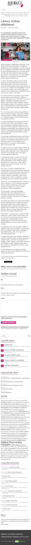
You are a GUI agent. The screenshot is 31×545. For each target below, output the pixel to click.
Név (2, 279)
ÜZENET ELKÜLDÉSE (8, 322)
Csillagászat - (26, 14)
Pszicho (19, 438)
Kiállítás (20, 426)
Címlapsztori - (21, 14)
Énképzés (12, 413)
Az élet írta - (13, 14)
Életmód (2, 413)
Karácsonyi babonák (20, 424)
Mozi (22, 433)
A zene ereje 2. (9, 486)
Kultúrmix (12, 429)
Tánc (12, 450)
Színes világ (7, 450)
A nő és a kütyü (15, 400)
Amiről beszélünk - (8, 14)
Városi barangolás (9, 455)
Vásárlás (24, 455)
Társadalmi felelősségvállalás (19, 450)
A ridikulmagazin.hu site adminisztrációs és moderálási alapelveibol (15, 326)
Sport (13, 446)
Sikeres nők (9, 446)
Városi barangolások (17, 455)
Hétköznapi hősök (22, 418)
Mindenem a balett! (14, 467)
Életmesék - (17, 15)
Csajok (6, 409)
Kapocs (14, 424)
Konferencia (6, 427)
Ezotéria (23, 413)
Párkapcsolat (4, 438)
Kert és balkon (4, 426)
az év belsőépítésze (10, 258)
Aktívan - (28, 12)
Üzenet (2, 298)
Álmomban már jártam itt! (6, 389)
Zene (26, 457)
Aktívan (2, 404)
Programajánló (14, 438)
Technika (7, 452)
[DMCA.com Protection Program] (20, 541)
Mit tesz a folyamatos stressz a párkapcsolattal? (12, 381)
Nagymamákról (4, 435)
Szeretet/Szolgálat (24, 448)
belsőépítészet (25, 256)
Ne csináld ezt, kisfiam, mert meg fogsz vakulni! (12, 385)
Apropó (18, 404)
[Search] (29, 336)
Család (10, 409)
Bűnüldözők (10, 407)
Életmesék (27, 411)
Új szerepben (25, 453)
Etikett (19, 413)
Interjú (6, 422)
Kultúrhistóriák (5, 429)
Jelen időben (8, 424)
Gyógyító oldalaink (23, 417)
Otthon (23, 436)
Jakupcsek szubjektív (25, 422)
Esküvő (25, 15)
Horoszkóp (3, 420)
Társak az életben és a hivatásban (14, 360)
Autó (17, 405)
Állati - (3, 14)
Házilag (6, 418)
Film (24, 415)
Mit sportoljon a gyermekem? (15, 491)
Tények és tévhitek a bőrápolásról (14, 350)
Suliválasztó (22, 446)
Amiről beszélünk (11, 404)
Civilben (2, 409)
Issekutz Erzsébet (14, 27)
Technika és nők (12, 452)
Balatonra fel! (8, 345)
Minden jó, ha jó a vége (16, 433)
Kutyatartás (17, 429)
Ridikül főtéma (13, 440)
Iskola (13, 422)
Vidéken (5, 457)
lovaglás (6, 256)
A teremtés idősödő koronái (12, 355)
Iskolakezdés (17, 422)
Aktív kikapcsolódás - (23, 12)
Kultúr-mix (23, 428)
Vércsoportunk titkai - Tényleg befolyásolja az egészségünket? (15, 378)
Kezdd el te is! (16, 426)
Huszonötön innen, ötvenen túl (12, 420)
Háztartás (11, 418)
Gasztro (3, 417)
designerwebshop (4, 411)
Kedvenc (27, 424)
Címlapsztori (23, 407)
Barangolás (4, 407)
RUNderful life (4, 446)
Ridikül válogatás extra (17, 445)
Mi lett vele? (8, 433)
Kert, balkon (10, 426)
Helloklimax (15, 418)
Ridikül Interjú (21, 440)
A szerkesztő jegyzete (15, 402)
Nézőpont (17, 435)
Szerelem (18, 448)
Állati (5, 404)
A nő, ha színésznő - (15, 12)
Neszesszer (11, 435)
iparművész (3, 258)
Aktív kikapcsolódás (25, 402)
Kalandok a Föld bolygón (12, 365)
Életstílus (7, 413)
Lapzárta (17, 431)
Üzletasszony (21, 457)
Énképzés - (22, 15)
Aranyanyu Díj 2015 (5, 405)
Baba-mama (27, 405)
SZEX (2, 450)
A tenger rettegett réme (6, 392)
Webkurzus (16, 457)
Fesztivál (21, 415)
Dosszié (17, 411)
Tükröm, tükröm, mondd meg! (14, 472)
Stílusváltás (17, 446)
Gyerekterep (16, 417)
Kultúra (27, 427)
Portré (9, 438)
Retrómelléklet (7, 440)
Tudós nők (7, 453)
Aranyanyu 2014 (23, 404)
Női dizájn (22, 435)
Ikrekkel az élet (6, 508)
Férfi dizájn (27, 413)
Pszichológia (24, 438)
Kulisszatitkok (17, 427)
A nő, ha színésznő (22, 400)
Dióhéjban (11, 411)
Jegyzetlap (3, 424)
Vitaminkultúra (10, 457)
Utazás (3, 455)
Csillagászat (21, 409)
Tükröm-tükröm (13, 454)
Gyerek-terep (9, 417)
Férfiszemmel (15, 415)
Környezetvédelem (5, 431)
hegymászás (19, 256)
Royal (25, 445)
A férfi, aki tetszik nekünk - (6, 12)
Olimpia (12, 436)
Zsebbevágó (3, 459)
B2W (24, 405)
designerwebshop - (7, 15)
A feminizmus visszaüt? (11, 504)
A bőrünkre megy (6, 476)
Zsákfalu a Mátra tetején (11, 500)
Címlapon (16, 407)
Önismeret (8, 459)
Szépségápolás (12, 448)
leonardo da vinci (12, 256)
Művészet (26, 433)
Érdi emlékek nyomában (11, 481)
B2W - (17, 14)
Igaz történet (21, 420)
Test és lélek (19, 452)
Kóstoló (11, 428)
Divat (14, 411)
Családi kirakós (15, 409)
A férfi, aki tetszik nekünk (6, 400)
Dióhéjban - (13, 15)
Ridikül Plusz (8, 442)
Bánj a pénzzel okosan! (9, 495)
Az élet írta (20, 405)
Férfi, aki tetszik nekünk (6, 415)
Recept (2, 440)
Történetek (20, 453)
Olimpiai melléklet (18, 436)
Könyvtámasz (23, 429)
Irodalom (10, 422)
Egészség (22, 411)
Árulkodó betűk (12, 405)
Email (2, 288)
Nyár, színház (8, 436)
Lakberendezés (12, 431)
